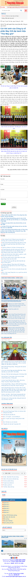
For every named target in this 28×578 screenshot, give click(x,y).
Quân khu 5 (6, 510)
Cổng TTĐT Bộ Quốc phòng (10, 515)
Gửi (15, 207)
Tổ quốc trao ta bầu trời (8, 482)
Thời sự (3, 13)
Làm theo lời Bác (14, 16)
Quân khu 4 (6, 508)
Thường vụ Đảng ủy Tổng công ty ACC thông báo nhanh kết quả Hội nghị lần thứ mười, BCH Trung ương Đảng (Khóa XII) (13, 266)
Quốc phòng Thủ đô (8, 522)
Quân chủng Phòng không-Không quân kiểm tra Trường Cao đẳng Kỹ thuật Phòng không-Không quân (13, 301)
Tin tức (3, 16)
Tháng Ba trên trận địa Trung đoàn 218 (11, 424)
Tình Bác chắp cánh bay (8, 486)
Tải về (25, 476)
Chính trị (8, 16)
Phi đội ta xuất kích (7, 485)
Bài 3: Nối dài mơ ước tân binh (10, 422)
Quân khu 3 (6, 506)
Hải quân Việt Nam (8, 520)
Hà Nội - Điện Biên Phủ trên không (11, 476)
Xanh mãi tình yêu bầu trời (9, 414)
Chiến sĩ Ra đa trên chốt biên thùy (11, 479)
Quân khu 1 (6, 502)
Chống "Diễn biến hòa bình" (8, 18)
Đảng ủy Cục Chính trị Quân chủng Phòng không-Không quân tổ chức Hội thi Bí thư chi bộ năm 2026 (17, 305)
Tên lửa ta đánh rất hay (8, 480)
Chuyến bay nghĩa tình (13, 309)
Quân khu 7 (6, 512)
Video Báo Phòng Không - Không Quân (12, 277)
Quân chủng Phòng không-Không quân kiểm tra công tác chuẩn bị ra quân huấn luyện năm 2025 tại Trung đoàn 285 (13, 244)
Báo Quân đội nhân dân (9, 517)
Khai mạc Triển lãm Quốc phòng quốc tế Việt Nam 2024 (14, 374)
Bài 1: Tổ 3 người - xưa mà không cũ (11, 416)
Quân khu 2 (6, 504)
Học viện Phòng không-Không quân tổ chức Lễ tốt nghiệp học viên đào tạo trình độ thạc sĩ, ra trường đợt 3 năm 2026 (14, 220)
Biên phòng (6, 519)
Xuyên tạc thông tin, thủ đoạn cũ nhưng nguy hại (13, 247)
